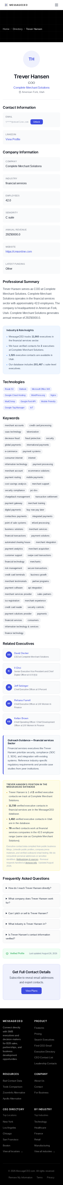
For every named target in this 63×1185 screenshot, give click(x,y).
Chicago (7, 1133)
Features (39, 1027)
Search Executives (44, 1039)
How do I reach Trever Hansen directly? (29, 888)
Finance (38, 1133)
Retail (37, 1139)
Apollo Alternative (12, 1098)
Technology (40, 1121)
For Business (41, 1092)
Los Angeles (9, 1127)
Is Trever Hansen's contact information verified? (28, 936)
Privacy (50, 1177)
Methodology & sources (27, 859)
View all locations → (13, 1151)
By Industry (43, 1109)
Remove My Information (20, 1177)
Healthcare (40, 1127)
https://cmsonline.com (19, 251)
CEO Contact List (43, 1057)
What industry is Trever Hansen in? (27, 923)
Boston (6, 1145)
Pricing (38, 1033)
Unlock (36, 122)
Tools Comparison (12, 1086)
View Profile (13, 139)
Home (6, 29)
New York (8, 1121)
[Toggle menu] (56, 5)
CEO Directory (13, 1109)
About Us (39, 1080)
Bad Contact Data (12, 1080)
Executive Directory (44, 1051)
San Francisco (10, 1139)
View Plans (31, 990)
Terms (40, 1177)
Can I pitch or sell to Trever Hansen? (28, 913)
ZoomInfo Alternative (14, 1092)
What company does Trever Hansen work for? (29, 900)
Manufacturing (42, 1145)
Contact (38, 1086)
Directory (18, 29)
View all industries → (44, 1151)
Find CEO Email (43, 1045)
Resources (11, 1073)
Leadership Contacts (45, 1063)
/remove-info (31, 863)
